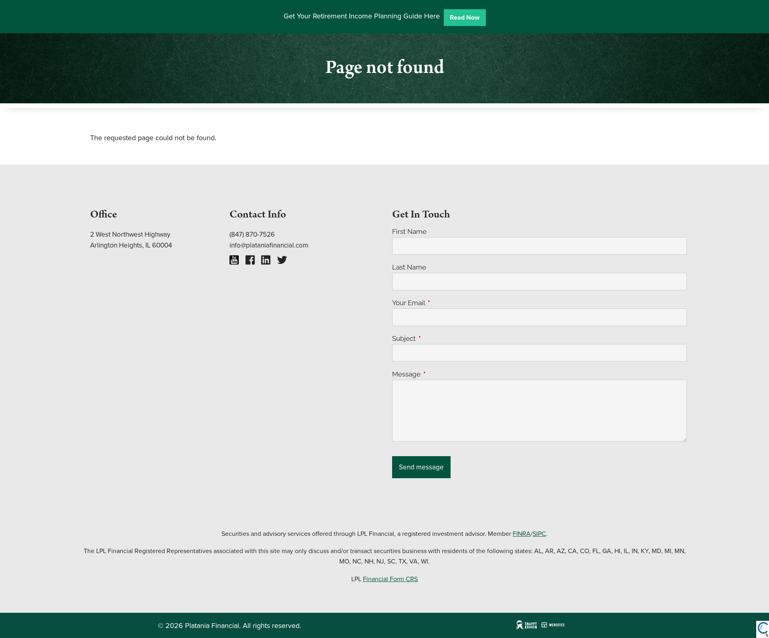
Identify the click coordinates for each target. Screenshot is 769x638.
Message (439, 374)
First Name (409, 231)
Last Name (409, 267)
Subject (437, 338)
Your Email (441, 303)
